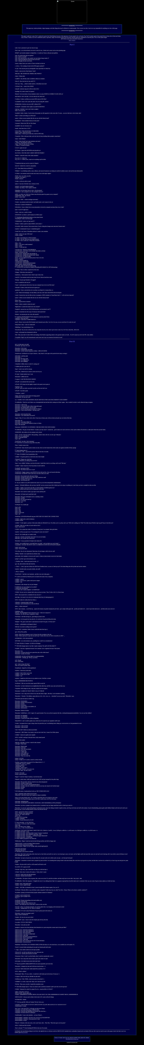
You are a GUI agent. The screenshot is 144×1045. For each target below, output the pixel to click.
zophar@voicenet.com (72, 1042)
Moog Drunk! (24, 1032)
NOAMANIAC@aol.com (72, 1039)
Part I (70, 40)
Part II (73, 40)
